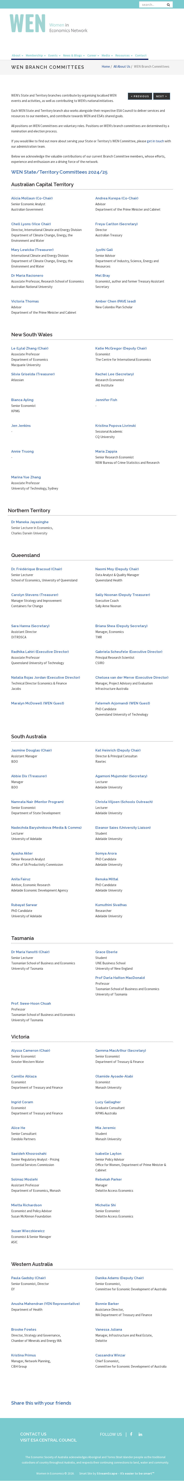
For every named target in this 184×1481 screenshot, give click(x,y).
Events (53, 55)
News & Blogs (73, 55)
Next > (161, 96)
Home (106, 66)
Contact (141, 55)
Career (92, 55)
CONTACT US (33, 1434)
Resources (122, 55)
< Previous (140, 96)
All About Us (122, 66)
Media (106, 55)
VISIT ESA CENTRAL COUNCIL (48, 1440)
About (16, 55)
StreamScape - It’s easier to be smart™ (125, 1473)
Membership (35, 55)
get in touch (155, 141)
